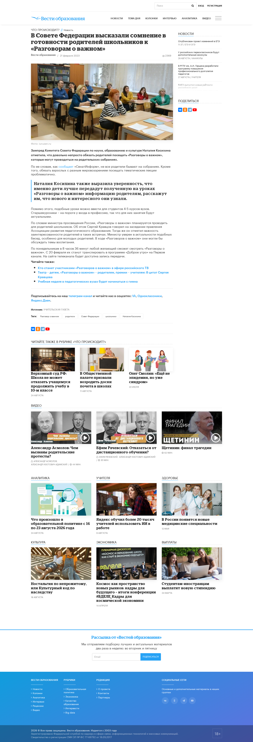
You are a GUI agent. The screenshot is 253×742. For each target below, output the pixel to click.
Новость (68, 30)
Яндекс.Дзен (40, 300)
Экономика (71, 696)
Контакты (103, 693)
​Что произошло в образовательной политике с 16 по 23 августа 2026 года (60, 523)
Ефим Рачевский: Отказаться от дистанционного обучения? (126, 450)
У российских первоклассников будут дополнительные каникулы (198, 53)
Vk (134, 296)
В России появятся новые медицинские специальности (189, 521)
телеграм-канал (80, 296)
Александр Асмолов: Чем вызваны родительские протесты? (54, 452)
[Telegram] (43, 329)
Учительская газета (56, 309)
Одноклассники (150, 296)
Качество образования (205, 90)
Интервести (72, 708)
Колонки (151, 18)
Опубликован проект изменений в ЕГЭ (199, 41)
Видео (206, 18)
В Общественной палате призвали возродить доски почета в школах (96, 379)
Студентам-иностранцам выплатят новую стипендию (189, 586)
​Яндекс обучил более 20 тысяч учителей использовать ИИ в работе (125, 523)
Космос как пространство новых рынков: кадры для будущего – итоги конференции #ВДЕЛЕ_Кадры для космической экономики (126, 592)
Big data (70, 712)
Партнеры (104, 697)
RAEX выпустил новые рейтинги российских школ (195, 86)
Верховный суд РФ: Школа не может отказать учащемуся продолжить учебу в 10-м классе (50, 381)
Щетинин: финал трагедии (187, 448)
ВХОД (201, 6)
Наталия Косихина (132, 316)
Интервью (170, 18)
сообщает (66, 166)
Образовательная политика (75, 690)
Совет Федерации (90, 316)
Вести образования (43, 55)
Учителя (196, 77)
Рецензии (38, 705)
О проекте (104, 689)
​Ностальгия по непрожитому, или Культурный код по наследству (59, 588)
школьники (111, 316)
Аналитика (189, 18)
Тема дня (134, 18)
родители (70, 316)
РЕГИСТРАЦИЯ (214, 6)
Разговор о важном (49, 316)
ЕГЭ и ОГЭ (190, 44)
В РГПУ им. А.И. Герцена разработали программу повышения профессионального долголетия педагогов (198, 69)
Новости (117, 18)
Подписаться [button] (151, 657)
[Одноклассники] (38, 329)
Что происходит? (45, 29)
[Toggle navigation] (218, 18)
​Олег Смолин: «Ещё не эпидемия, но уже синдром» (149, 377)
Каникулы (197, 58)
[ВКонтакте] (33, 329)
